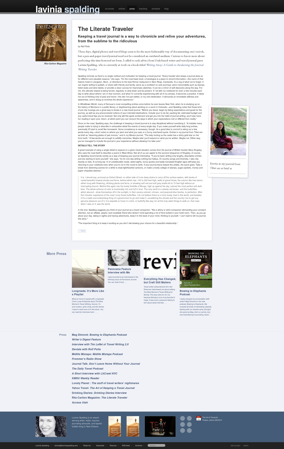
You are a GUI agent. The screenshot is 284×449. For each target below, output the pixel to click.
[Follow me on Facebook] (189, 418)
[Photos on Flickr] (189, 424)
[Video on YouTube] (182, 430)
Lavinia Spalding (42, 445)
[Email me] (182, 418)
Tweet (82, 231)
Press (62, 334)
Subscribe (99, 445)
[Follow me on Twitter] (182, 424)
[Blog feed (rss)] (189, 430)
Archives (138, 445)
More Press (56, 253)
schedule (156, 8)
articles (121, 8)
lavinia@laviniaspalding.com (66, 445)
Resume (113, 445)
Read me (86, 445)
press (132, 8)
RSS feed (125, 445)
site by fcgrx (235, 445)
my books (109, 8)
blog (166, 8)
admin (245, 445)
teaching (143, 8)
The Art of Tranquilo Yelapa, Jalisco (212, 418)
